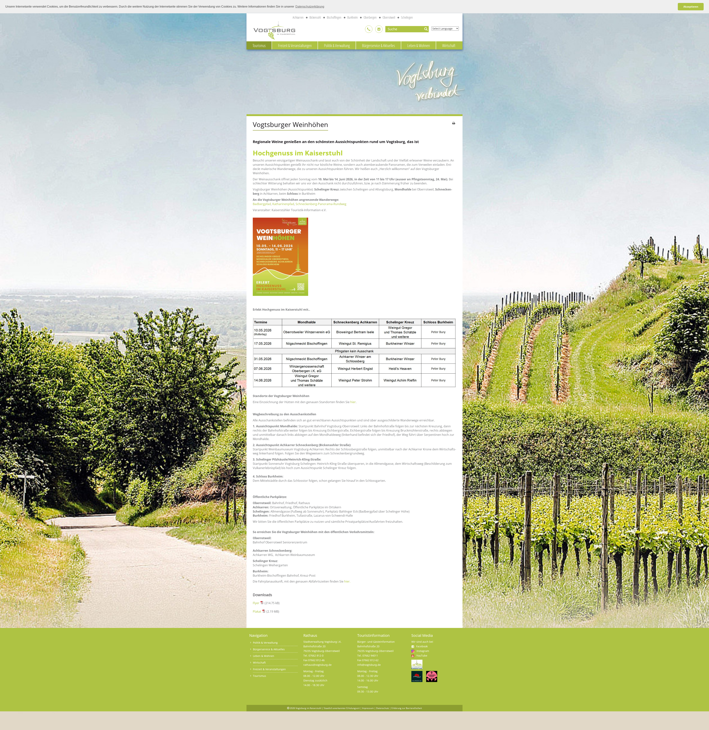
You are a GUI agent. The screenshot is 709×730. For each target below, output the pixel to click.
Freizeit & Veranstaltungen (295, 45)
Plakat (257, 611)
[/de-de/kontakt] (368, 29)
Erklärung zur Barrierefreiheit (406, 708)
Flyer (256, 603)
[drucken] (453, 123)
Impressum (368, 708)
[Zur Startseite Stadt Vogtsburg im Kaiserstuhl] (272, 30)
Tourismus (259, 45)
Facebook (422, 646)
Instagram (423, 651)
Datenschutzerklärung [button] (309, 6)
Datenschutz (382, 708)
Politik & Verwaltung (337, 45)
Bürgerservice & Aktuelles (378, 45)
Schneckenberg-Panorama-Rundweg (321, 204)
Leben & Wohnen (418, 45)
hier (353, 402)
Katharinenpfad (283, 204)
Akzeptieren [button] (690, 6)
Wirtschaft (448, 45)
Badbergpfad (262, 204)
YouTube (421, 655)
